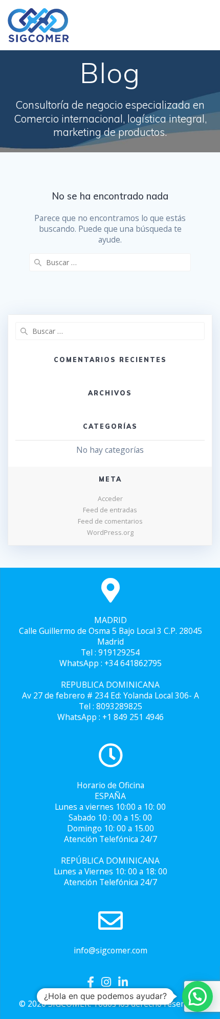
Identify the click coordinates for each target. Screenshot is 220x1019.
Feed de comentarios (110, 521)
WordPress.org (110, 532)
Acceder (110, 498)
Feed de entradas (110, 510)
